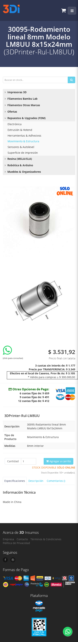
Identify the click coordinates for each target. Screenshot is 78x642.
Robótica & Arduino (20, 165)
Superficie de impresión (23, 152)
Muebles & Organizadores (24, 171)
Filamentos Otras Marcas (23, 105)
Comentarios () (56, 481)
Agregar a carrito (60, 461)
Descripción (35, 481)
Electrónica (15, 124)
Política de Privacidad (16, 543)
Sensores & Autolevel (21, 147)
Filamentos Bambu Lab (22, 98)
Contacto (22, 539)
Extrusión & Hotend (20, 130)
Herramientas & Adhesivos (24, 135)
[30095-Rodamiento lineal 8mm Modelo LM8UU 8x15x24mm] (39, 220)
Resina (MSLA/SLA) (19, 159)
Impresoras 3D (17, 92)
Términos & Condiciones (45, 539)
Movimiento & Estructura (23, 141)
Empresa (8, 539)
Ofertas (12, 111)
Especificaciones (14, 481)
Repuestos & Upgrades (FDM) (26, 118)
